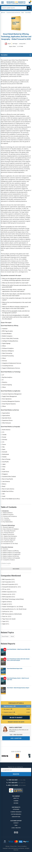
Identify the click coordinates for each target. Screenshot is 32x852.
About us (16, 798)
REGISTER (16, 774)
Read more (16, 568)
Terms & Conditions (22, 846)
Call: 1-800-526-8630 (16, 734)
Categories (16, 809)
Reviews (16, 803)
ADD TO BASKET (16, 717)
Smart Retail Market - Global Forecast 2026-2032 (18, 649)
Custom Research (16, 814)
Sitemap (7, 846)
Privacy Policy (13, 846)
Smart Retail (5, 636)
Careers (16, 800)
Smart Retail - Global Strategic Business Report (18, 687)
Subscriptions (16, 816)
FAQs (16, 825)
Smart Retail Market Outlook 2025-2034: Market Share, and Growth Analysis (18, 659)
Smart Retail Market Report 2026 (14, 668)
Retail (12, 636)
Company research (16, 811)
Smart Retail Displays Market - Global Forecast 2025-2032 (18, 679)
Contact (15, 823)
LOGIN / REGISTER (16, 827)
